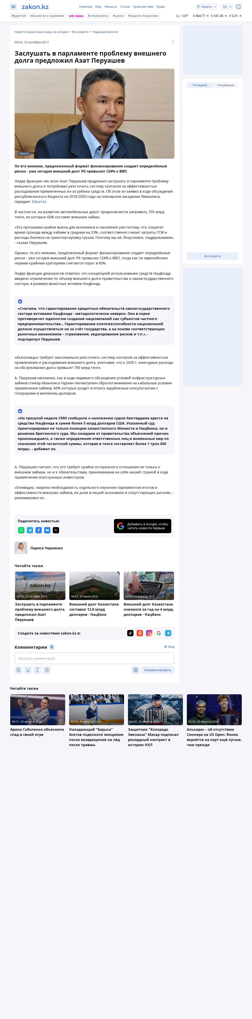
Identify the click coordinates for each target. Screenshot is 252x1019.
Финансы (111, 6)
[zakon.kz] (35, 6)
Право (160, 6)
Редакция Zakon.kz (105, 32)
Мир (98, 6)
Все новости (80, 32)
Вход (171, 647)
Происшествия (143, 6)
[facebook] (38, 530)
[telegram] (29, 530)
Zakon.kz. (39, 201)
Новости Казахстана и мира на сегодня (41, 32)
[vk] (47, 530)
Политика (85, 6)
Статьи (125, 6)
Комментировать (157, 670)
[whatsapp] (21, 530)
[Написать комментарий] (94, 658)
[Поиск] (238, 6)
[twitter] (55, 530)
